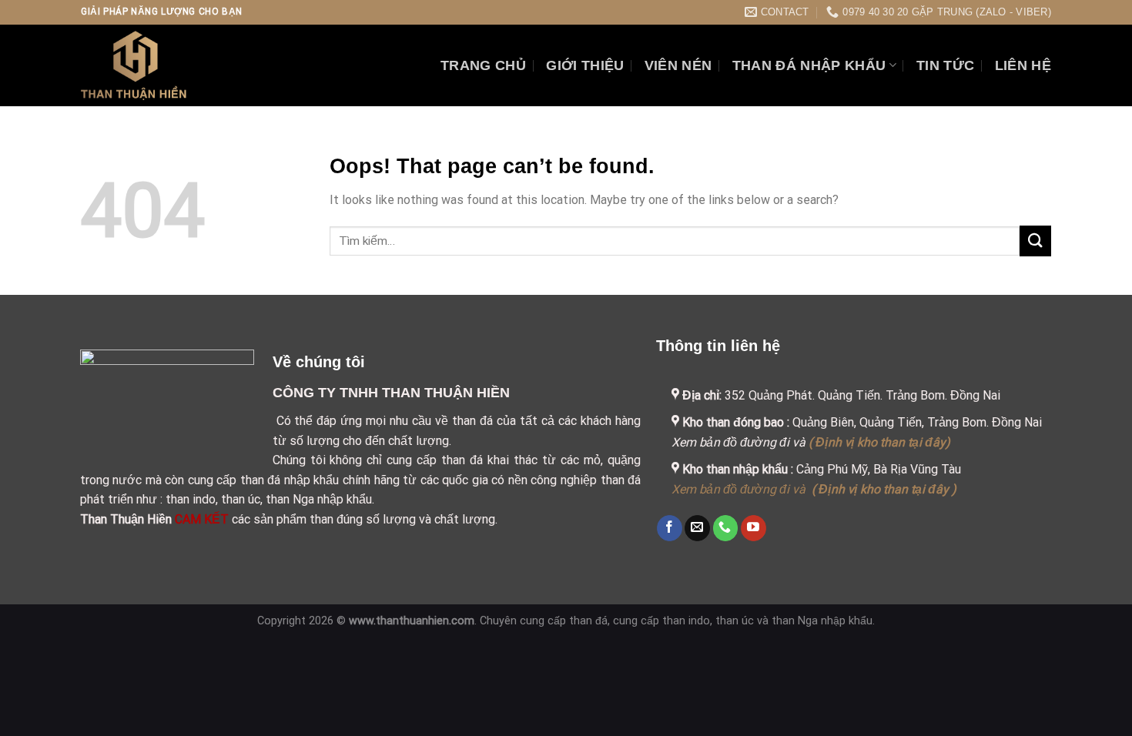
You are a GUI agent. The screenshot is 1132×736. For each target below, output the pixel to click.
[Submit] (1035, 241)
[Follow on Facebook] (669, 528)
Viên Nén (678, 65)
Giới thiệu (585, 65)
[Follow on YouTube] (753, 528)
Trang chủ (483, 65)
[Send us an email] (697, 528)
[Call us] (725, 528)
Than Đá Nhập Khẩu (809, 65)
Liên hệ (1023, 65)
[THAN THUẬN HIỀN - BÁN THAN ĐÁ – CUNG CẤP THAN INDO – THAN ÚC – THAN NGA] (168, 65)
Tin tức (945, 65)
